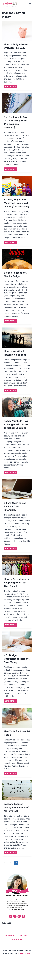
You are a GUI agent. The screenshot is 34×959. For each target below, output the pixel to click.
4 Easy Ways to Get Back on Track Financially (15, 506)
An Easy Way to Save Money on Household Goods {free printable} (16, 203)
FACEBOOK (9, 935)
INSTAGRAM (17, 939)
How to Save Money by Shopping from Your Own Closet (16, 582)
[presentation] (17, 31)
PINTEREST (24, 935)
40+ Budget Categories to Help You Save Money (17, 659)
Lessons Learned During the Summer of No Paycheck (16, 807)
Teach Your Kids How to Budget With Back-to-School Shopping (16, 424)
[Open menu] (30, 4)
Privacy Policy (24, 953)
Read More (11, 86)
